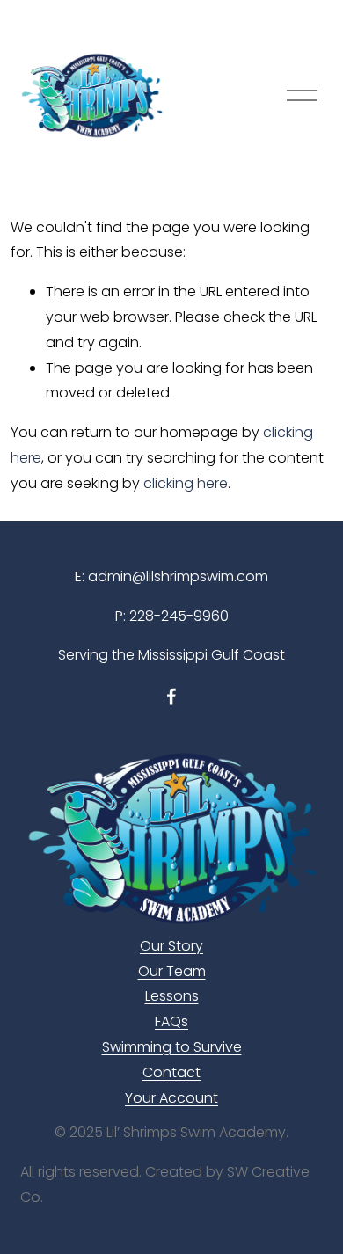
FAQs (171, 1021)
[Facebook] (171, 696)
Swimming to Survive (172, 1047)
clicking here (185, 483)
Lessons (172, 996)
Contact (171, 1072)
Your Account (171, 1098)
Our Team (172, 971)
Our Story (171, 946)
